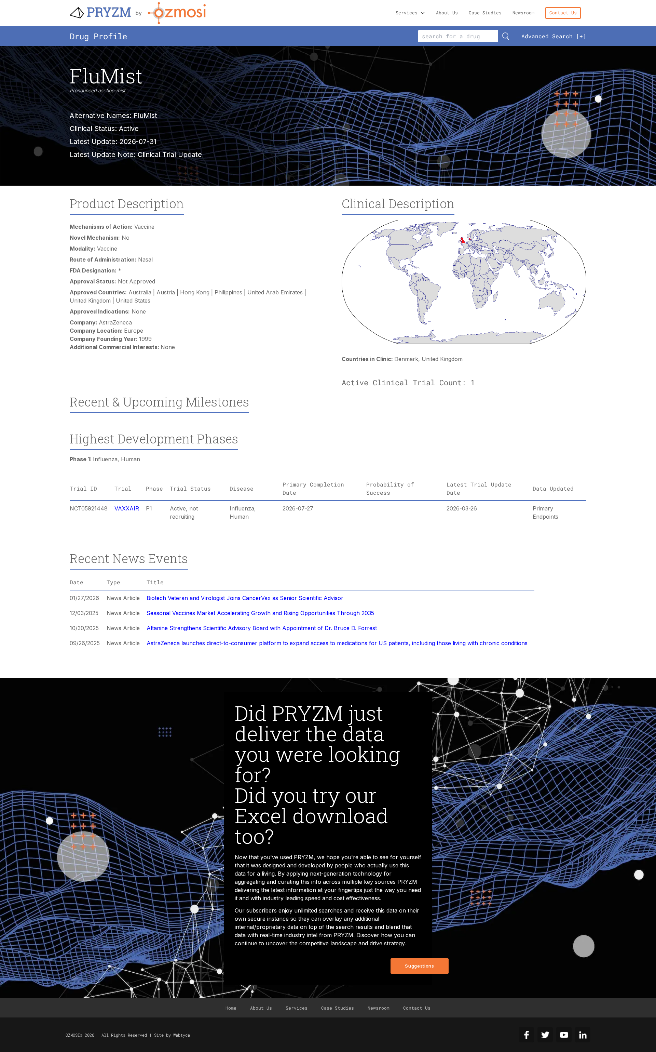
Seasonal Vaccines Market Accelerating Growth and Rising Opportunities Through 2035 (260, 613)
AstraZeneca (115, 322)
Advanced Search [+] (553, 36)
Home (231, 1008)
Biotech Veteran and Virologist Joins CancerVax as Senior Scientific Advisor (245, 598)
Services (407, 13)
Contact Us (563, 13)
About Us (447, 13)
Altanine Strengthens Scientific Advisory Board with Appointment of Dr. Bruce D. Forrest (262, 628)
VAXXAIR (126, 508)
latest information (293, 890)
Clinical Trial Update (170, 154)
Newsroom (523, 13)
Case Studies (485, 13)
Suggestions (419, 966)
